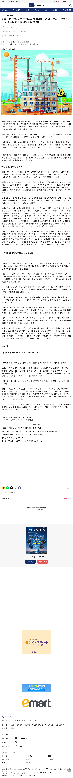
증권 (27, 10)
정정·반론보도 (60, 725)
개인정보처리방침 (37, 725)
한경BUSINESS (8, 15)
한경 (5, 720)
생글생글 (51, 759)
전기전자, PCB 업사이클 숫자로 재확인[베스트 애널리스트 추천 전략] (29, 431)
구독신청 (30, 562)
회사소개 (4, 725)
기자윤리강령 (49, 725)
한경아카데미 (5, 759)
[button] (69, 1)
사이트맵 (11, 728)
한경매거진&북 (5, 1)
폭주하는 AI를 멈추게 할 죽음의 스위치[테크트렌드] (22, 434)
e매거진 (64, 1)
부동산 (37, 10)
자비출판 (54, 1)
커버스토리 (17, 10)
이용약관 (27, 725)
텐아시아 (27, 759)
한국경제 (4, 756)
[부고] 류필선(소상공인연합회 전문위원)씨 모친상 (22, 441)
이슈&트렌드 (67, 10)
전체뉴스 (4, 10)
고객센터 (4, 728)
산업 (46, 10)
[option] (36, 639)
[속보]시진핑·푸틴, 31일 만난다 (14, 438)
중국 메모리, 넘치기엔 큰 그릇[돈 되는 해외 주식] (21, 428)
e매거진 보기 (43, 562)
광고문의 (19, 725)
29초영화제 (28, 762)
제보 (59, 1)
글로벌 (55, 10)
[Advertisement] (36, 598)
